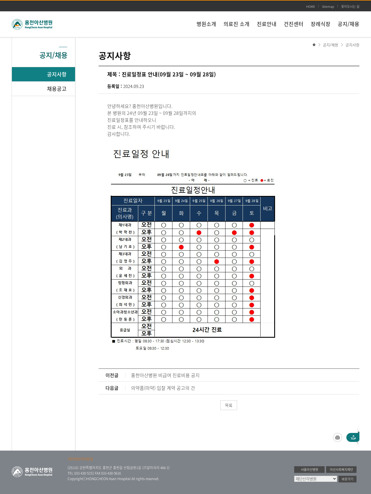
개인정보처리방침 (80, 459)
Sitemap (328, 6)
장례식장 (320, 24)
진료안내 (267, 24)
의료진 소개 (236, 24)
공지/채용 (348, 24)
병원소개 (206, 24)
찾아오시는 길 (350, 6)
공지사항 (352, 45)
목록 (228, 405)
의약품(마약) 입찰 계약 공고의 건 (163, 387)
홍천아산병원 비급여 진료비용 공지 (165, 375)
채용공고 (57, 89)
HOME (310, 6)
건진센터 (293, 24)
